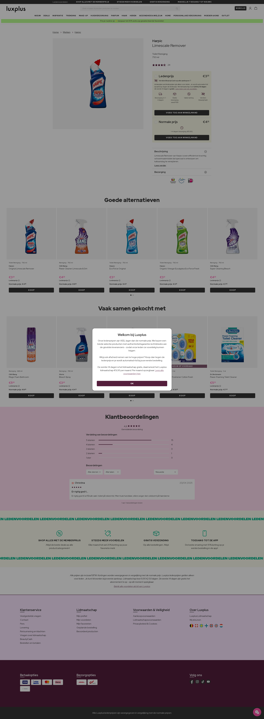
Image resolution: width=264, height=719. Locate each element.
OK (132, 383)
